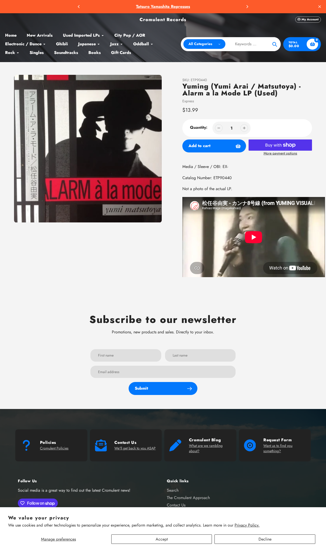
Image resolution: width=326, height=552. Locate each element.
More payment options (280, 153)
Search (173, 490)
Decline (265, 539)
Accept (162, 539)
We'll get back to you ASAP (135, 448)
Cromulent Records (163, 19)
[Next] (247, 6)
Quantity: (198, 127)
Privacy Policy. (247, 525)
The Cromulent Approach (188, 498)
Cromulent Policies (54, 448)
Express (188, 101)
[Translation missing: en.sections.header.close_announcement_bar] (319, 6)
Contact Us (176, 505)
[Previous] (79, 6)
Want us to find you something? (277, 448)
